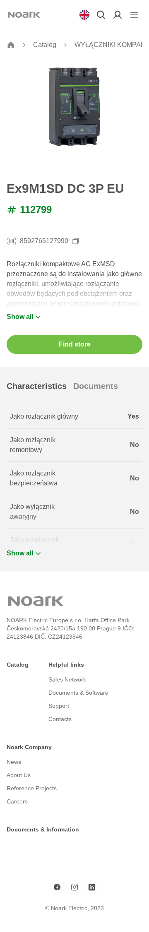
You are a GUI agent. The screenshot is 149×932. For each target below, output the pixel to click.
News (14, 762)
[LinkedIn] (92, 887)
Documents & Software (78, 692)
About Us (19, 775)
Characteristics (37, 386)
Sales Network (67, 679)
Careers (17, 801)
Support (58, 706)
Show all (20, 316)
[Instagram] (74, 887)
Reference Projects (32, 788)
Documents (95, 386)
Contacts (60, 719)
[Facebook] (57, 887)
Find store (75, 344)
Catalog (44, 44)
